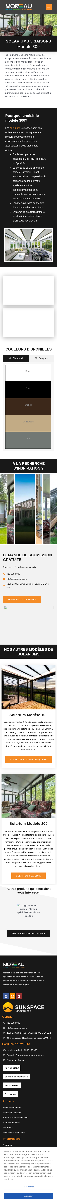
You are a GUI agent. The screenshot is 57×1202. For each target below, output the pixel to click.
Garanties (10, 1094)
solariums (15, 128)
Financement (12, 1085)
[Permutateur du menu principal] (49, 7)
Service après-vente (16, 1076)
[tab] (16, 358)
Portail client (12, 1067)
